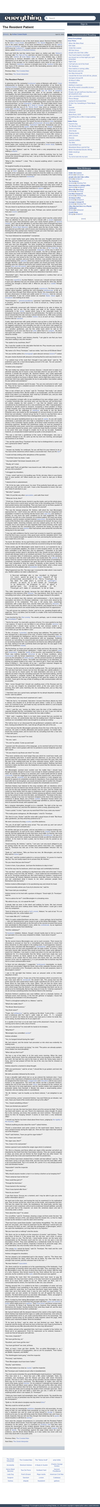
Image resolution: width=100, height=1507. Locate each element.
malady (23, 645)
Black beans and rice (76, 71)
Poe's (15, 171)
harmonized (9, 656)
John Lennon (73, 135)
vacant (50, 220)
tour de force (47, 91)
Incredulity (10, 1465)
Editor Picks (72, 121)
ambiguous (18, 1013)
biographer (27, 103)
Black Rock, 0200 (75, 114)
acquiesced (43, 288)
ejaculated (23, 1263)
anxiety (27, 617)
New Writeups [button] (84, 168)
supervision (41, 519)
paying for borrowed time (77, 101)
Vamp (71, 154)
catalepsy (35, 410)
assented (23, 633)
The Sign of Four (21, 55)
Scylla (7, 109)
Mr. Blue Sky (73, 90)
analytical (58, 91)
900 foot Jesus (74, 50)
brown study (50, 144)
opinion (71, 187)
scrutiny (28, 822)
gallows (29, 1303)
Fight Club (72, 62)
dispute (14, 151)
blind (43, 1402)
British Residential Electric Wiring (80, 150)
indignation (41, 250)
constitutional (40, 947)
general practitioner (26, 301)
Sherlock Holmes (11, 87)
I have (60, 83)
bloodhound (48, 835)
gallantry (24, 261)
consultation (12, 619)
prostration (33, 567)
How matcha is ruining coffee (79, 69)
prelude (54, 558)
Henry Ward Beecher (20, 227)
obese (35, 1084)
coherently (8, 775)
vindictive (30, 1409)
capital (45, 419)
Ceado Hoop (73, 212)
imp (15, 1249)
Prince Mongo (74, 99)
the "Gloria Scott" (32, 107)
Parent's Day (73, 124)
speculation (29, 495)
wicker (22, 311)
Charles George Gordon (57, 1465)
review (71, 183)
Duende (71, 107)
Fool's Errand (26, 1474)
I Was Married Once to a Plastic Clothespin (80, 207)
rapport (40, 188)
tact (58, 452)
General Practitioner (57, 1470)
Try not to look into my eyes (78, 157)
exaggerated (32, 1081)
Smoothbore (73, 83)
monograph (29, 354)
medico (35, 317)
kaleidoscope (48, 290)
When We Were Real (76, 43)
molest (16, 854)
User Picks (72, 41)
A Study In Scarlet (41, 1465)
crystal (29, 1368)
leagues (55, 1428)
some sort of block (53, 1302)
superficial (17, 280)
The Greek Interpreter (20, 74)
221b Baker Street (29, 57)
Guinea (10, 1481)
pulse (60, 650)
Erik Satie (72, 46)
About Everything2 (75, 38)
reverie (14, 212)
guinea (26, 528)
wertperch (78, 179)
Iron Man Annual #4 (75, 73)
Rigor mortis (41, 1474)
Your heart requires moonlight (79, 55)
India (51, 121)
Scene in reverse (75, 128)
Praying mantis (74, 133)
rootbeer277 (20, 48)
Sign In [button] (84, 24)
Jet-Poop (80, 191)
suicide (27, 1033)
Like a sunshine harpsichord (79, 96)
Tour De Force (26, 1470)
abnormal (31, 654)
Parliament (33, 125)
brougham (8, 298)
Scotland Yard (45, 1424)
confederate (45, 925)
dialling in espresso (75, 85)
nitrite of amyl (29, 658)
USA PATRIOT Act (75, 145)
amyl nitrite (57, 1460)
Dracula (71, 138)
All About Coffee (74, 80)
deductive (20, 64)
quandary (72, 110)
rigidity (28, 652)
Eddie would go (74, 152)
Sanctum (26, 1478)
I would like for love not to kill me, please (83, 76)
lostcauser (80, 175)
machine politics (74, 140)
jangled (47, 832)
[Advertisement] (50, 6)
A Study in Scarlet (36, 105)
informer (26, 1383)
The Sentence (74, 66)
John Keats (73, 131)
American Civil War (57, 1474)
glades (27, 127)
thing (71, 214)
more (83, 218)
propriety (20, 777)
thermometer (38, 123)
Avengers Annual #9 (76, 78)
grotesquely (41, 964)
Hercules (56, 604)
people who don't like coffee (78, 53)
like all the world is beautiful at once (81, 87)
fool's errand (33, 911)
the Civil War (53, 248)
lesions (52, 354)
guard (57, 1416)
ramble (53, 283)
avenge (29, 1418)
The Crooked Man (22, 71)
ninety (47, 123)
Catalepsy (56, 1478)
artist (34, 331)
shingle (50, 127)
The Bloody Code (75, 126)
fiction (6, 34)
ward (31, 1274)
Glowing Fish (81, 183)
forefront (50, 64)
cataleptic (52, 581)
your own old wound (18, 266)
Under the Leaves (75, 48)
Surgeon (10, 1478)
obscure (59, 636)
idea (70, 179)
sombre (37, 799)
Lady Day (47, 514)
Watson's (59, 53)
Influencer (72, 112)
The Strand (41, 43)
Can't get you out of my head (79, 64)
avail (40, 577)
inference (45, 294)
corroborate (27, 980)
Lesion (41, 1478)
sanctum (20, 318)
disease (30, 593)
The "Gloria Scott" (41, 1460)
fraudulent (10, 933)
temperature (12, 652)
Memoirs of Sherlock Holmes (25, 50)
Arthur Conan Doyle (19, 34)
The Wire (72, 143)
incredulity (30, 176)
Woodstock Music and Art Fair (79, 147)
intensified (44, 1081)
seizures (55, 624)
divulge (50, 1412)
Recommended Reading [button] (84, 35)
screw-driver (40, 1303)
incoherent (32, 83)
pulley (7, 1303)
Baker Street (50, 296)
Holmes (16, 57)
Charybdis (17, 109)
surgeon (51, 331)
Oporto (14, 1430)
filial (23, 617)
